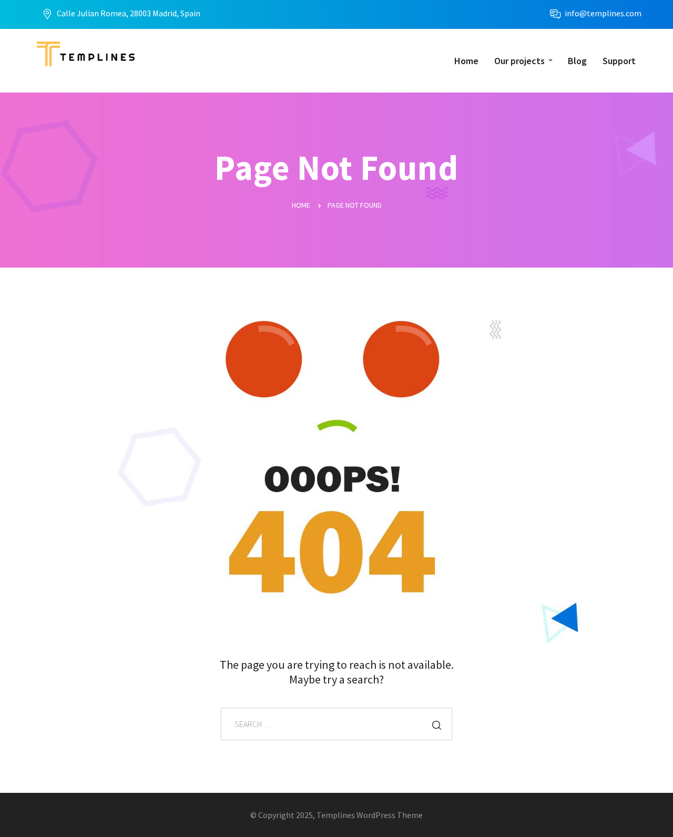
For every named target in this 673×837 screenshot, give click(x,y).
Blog (577, 61)
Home (466, 61)
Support (619, 61)
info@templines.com (603, 13)
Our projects (519, 61)
